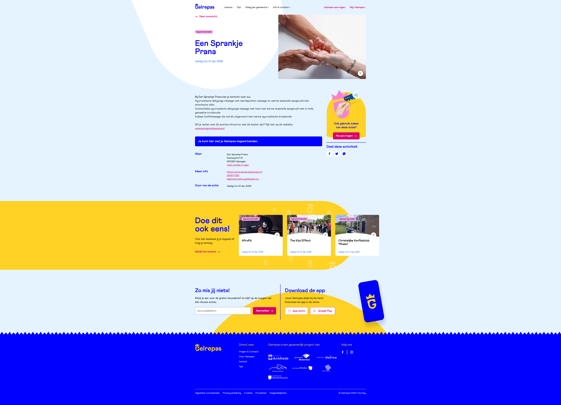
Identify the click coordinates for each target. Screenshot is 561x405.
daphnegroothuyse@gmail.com (243, 179)
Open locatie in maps (238, 165)
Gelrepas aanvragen (334, 7)
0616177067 (233, 175)
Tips (239, 7)
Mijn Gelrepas (357, 7)
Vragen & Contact (249, 351)
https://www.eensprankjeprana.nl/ (245, 172)
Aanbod (228, 7)
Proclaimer (261, 393)
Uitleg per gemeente (256, 7)
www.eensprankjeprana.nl (210, 128)
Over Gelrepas (246, 356)
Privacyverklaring (232, 393)
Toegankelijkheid (278, 393)
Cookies (248, 393)
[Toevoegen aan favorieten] (277, 235)
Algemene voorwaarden (207, 393)
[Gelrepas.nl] (204, 6)
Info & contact (281, 7)
